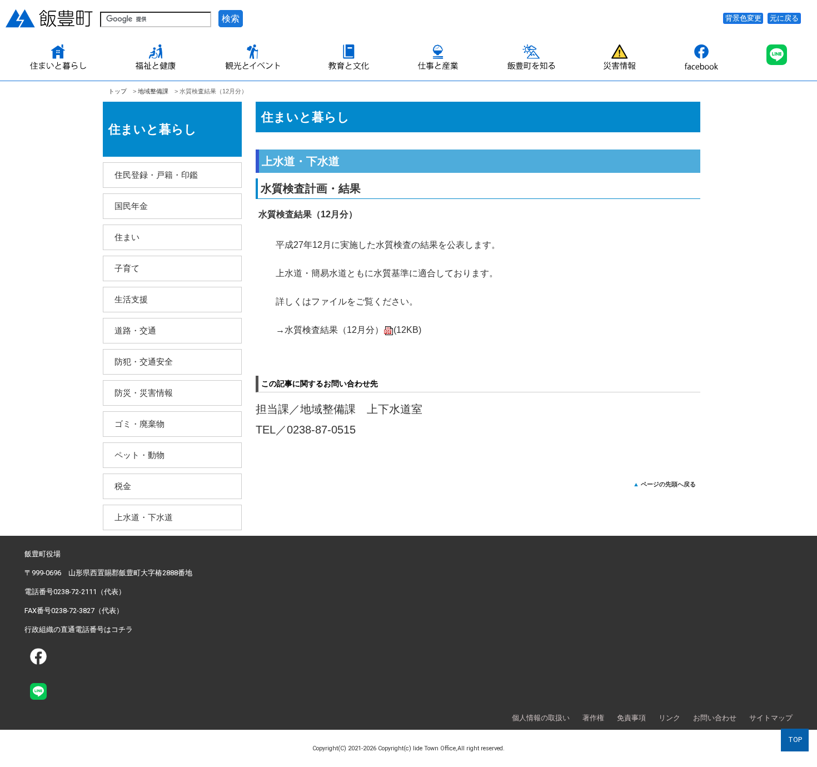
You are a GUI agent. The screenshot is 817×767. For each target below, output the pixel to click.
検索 (231, 18)
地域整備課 (153, 91)
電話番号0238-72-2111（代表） (75, 591)
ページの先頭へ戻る (668, 484)
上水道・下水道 (143, 517)
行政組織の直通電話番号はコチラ (78, 629)
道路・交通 (135, 330)
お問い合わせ (714, 718)
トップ (117, 91)
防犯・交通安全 (143, 361)
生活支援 (131, 299)
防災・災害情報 (143, 392)
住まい (127, 237)
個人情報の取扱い (541, 718)
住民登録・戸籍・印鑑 (156, 175)
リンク (669, 718)
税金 (122, 486)
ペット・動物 (139, 455)
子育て (127, 268)
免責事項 (631, 718)
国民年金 (131, 206)
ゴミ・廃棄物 (139, 424)
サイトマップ (771, 718)
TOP (795, 739)
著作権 (593, 718)
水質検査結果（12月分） (353, 330)
